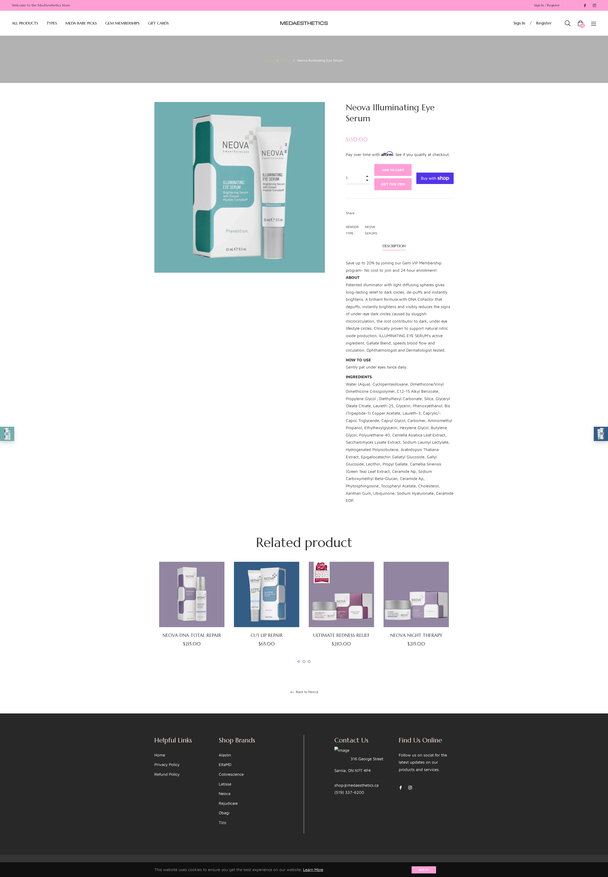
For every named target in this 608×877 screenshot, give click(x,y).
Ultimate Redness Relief (341, 635)
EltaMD (225, 764)
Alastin (225, 755)
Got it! (424, 870)
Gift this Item (393, 184)
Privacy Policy (167, 764)
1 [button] (298, 661)
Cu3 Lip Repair (267, 635)
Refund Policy (167, 774)
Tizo (222, 822)
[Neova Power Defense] (7, 434)
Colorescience (231, 774)
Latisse (225, 784)
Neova (286, 60)
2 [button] (304, 661)
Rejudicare (228, 803)
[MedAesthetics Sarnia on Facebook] (585, 5)
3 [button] (309, 661)
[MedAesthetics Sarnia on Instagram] (594, 5)
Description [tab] (394, 245)
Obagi (224, 812)
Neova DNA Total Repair (191, 635)
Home (269, 60)
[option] (191, 613)
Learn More (313, 869)
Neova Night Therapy (416, 635)
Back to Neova (306, 692)
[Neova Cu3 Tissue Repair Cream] (601, 434)
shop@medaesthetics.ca (356, 785)
